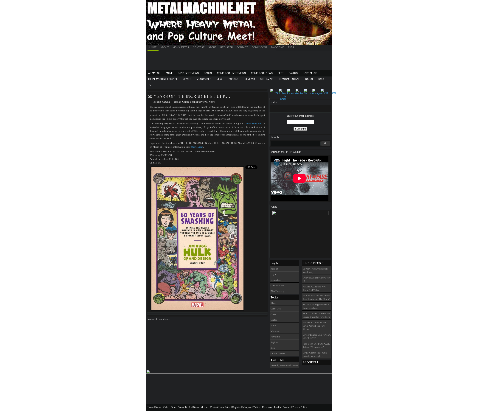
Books (208, 73)
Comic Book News (262, 73)
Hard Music (310, 73)
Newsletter (181, 47)
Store (212, 47)
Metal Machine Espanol (163, 79)
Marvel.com (197, 146)
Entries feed (276, 279)
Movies (187, 79)
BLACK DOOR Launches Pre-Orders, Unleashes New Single (316, 315)
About (164, 47)
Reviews (250, 79)
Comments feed (277, 285)
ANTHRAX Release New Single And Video (314, 288)
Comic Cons (259, 47)
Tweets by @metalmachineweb (284, 365)
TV (149, 85)
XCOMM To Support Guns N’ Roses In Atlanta (316, 306)
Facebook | (268, 407)
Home (153, 47)
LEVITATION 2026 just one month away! (315, 270)
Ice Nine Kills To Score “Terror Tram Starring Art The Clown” (316, 297)
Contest (198, 47)
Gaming (293, 73)
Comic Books (185, 407)
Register (226, 47)
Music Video (204, 79)
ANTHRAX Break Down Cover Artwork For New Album (314, 326)
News (220, 79)
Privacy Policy (299, 407)
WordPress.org (277, 290)
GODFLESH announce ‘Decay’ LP (317, 279)
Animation (154, 73)
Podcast (234, 79)
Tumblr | (278, 407)
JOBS (291, 47)
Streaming (266, 79)
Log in (273, 274)
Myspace (247, 407)
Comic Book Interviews (231, 73)
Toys (321, 79)
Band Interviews (188, 73)
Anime (169, 73)
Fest (280, 73)
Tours (309, 79)
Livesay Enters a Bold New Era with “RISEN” (316, 336)
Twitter (256, 407)
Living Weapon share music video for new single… (315, 354)
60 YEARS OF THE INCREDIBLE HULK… (189, 96)
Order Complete (278, 353)
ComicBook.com (253, 123)
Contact (242, 47)
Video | (167, 407)
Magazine (277, 47)
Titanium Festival (289, 79)
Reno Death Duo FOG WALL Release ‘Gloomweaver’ (316, 345)
